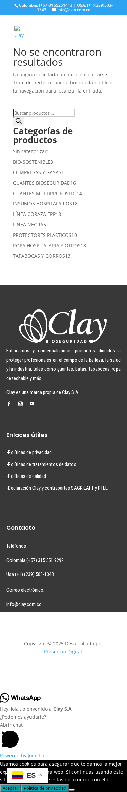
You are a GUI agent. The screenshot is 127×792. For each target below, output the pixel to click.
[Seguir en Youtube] (32, 404)
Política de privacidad (45, 788)
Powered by (23, 755)
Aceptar (10, 788)
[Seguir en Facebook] (9, 404)
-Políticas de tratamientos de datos (41, 464)
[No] (72, 790)
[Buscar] (18, 121)
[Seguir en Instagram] (20, 404)
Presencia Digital (63, 651)
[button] (63, 736)
